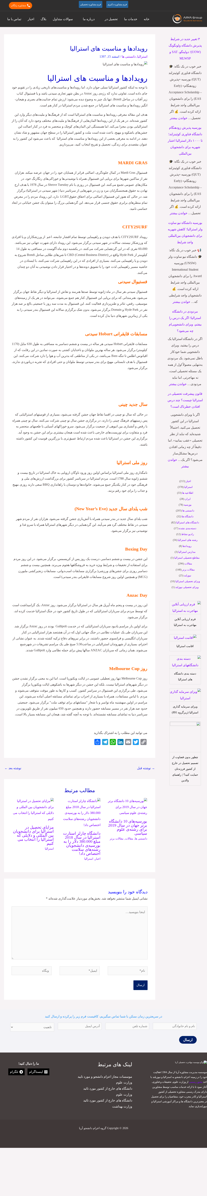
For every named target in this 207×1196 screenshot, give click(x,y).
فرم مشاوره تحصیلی (90, 4)
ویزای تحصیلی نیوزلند (187, 587)
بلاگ (43, 19)
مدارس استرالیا (186, 551)
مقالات (188, 563)
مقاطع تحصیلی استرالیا (187, 557)
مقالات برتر (188, 569)
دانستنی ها (188, 510)
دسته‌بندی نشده (187, 528)
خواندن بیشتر (178, 118)
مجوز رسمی (196, 1081)
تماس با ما (14, 19)
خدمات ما (130, 19)
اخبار (31, 19)
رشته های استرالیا (187, 539)
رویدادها (187, 546)
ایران (188, 498)
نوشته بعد (12, 768)
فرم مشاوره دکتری (117, 4)
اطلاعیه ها (187, 492)
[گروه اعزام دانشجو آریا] (188, 18)
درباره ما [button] (89, 19)
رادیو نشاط (187, 534)
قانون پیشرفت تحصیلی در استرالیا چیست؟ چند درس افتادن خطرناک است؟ (185, 400)
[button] (201, 5)
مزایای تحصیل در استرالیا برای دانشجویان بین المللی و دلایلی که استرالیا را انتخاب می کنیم (33, 835)
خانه (146, 19)
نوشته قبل (146, 768)
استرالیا (188, 486)
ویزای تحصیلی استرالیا (187, 581)
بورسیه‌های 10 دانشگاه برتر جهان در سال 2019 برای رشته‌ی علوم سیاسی (127, 827)
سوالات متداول (63, 19)
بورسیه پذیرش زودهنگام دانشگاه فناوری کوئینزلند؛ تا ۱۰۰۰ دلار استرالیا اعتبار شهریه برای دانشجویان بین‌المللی (185, 140)
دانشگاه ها (187, 516)
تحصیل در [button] (111, 19)
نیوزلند (187, 575)
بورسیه (188, 504)
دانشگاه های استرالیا (187, 522)
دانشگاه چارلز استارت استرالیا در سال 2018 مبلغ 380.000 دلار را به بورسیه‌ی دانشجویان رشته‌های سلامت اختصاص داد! (81, 843)
